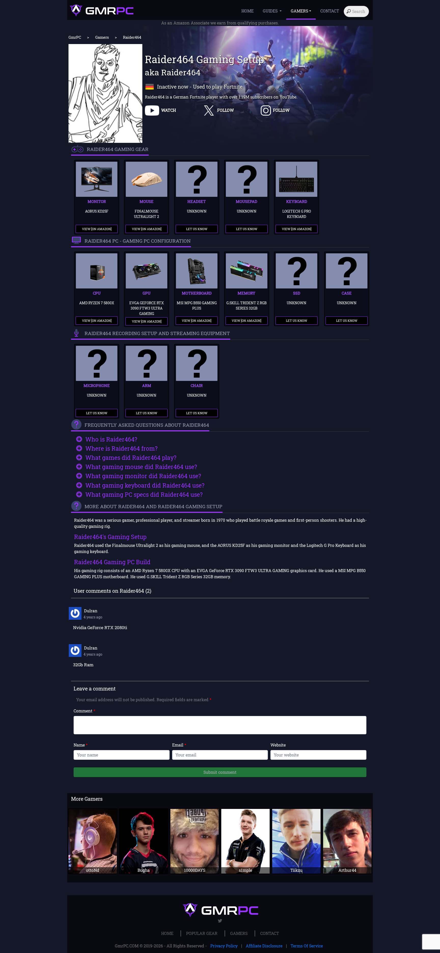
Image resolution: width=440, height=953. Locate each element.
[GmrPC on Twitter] (220, 920)
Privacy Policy (224, 945)
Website (278, 745)
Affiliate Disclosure (264, 945)
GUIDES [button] (271, 10)
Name (81, 745)
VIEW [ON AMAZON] (97, 229)
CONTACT (329, 10)
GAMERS (239, 933)
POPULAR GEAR (201, 933)
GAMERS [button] (299, 10)
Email (179, 745)
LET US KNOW (196, 229)
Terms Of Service (307, 945)
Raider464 (132, 37)
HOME (247, 10)
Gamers (102, 37)
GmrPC (74, 37)
